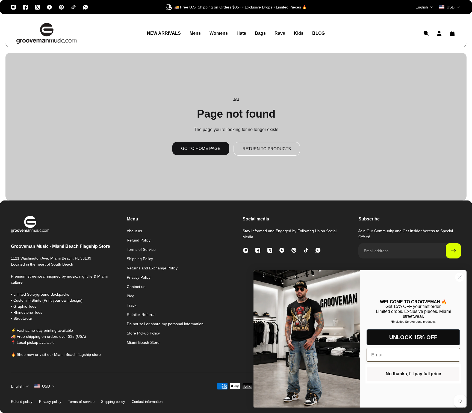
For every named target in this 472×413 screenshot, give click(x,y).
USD (46, 386)
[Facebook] (25, 7)
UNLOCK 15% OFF (413, 337)
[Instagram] (13, 7)
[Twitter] (37, 7)
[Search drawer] (426, 33)
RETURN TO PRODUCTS (267, 148)
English (17, 386)
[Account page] (439, 33)
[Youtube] (49, 7)
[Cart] (452, 33)
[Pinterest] (61, 7)
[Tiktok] (73, 7)
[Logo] (46, 33)
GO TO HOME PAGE (200, 148)
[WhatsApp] (85, 7)
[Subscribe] (453, 250)
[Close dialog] (459, 277)
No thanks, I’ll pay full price (413, 373)
